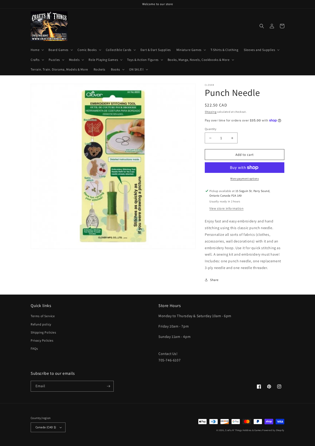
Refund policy (41, 324)
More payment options (244, 178)
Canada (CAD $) (46, 427)
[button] (37, 50)
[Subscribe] (108, 386)
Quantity (210, 129)
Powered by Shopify (273, 430)
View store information (226, 208)
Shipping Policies (43, 332)
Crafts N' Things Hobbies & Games (243, 430)
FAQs (34, 348)
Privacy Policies (42, 340)
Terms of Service (43, 316)
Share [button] (214, 280)
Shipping (211, 111)
